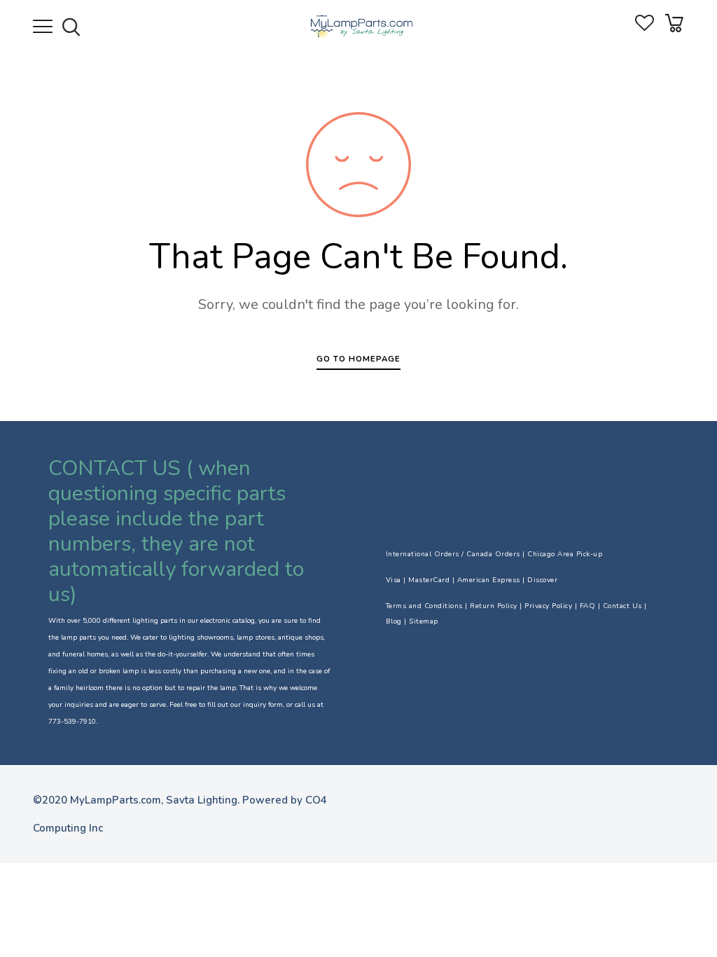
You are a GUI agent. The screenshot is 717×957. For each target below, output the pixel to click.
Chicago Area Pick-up (564, 554)
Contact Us (622, 606)
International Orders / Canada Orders (453, 554)
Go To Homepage (358, 359)
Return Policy (493, 606)
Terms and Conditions (424, 606)
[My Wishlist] (644, 27)
